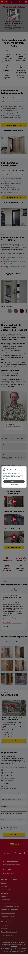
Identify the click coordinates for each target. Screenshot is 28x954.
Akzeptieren (14, 481)
